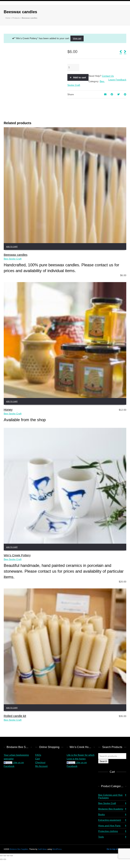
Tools (101, 836)
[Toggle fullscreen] (4, 855)
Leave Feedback (117, 79)
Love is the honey (76, 758)
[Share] (8, 855)
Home (7, 18)
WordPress (57, 849)
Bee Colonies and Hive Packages (110, 796)
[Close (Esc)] (11, 855)
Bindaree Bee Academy (110, 808)
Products (16, 18)
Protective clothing (108, 831)
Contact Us (108, 76)
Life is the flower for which (80, 755)
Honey (8, 409)
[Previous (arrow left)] (1, 859)
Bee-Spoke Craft (12, 258)
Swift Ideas (42, 849)
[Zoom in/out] (1, 855)
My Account (41, 766)
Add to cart (79, 77)
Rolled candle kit (15, 716)
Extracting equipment (109, 820)
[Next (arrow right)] (4, 859)
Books (101, 814)
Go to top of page (115, 849)
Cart (37, 758)
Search (103, 761)
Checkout (40, 762)
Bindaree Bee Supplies (19, 849)
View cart (77, 38)
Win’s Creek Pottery (17, 555)
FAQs (38, 755)
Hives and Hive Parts (109, 825)
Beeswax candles (15, 255)
